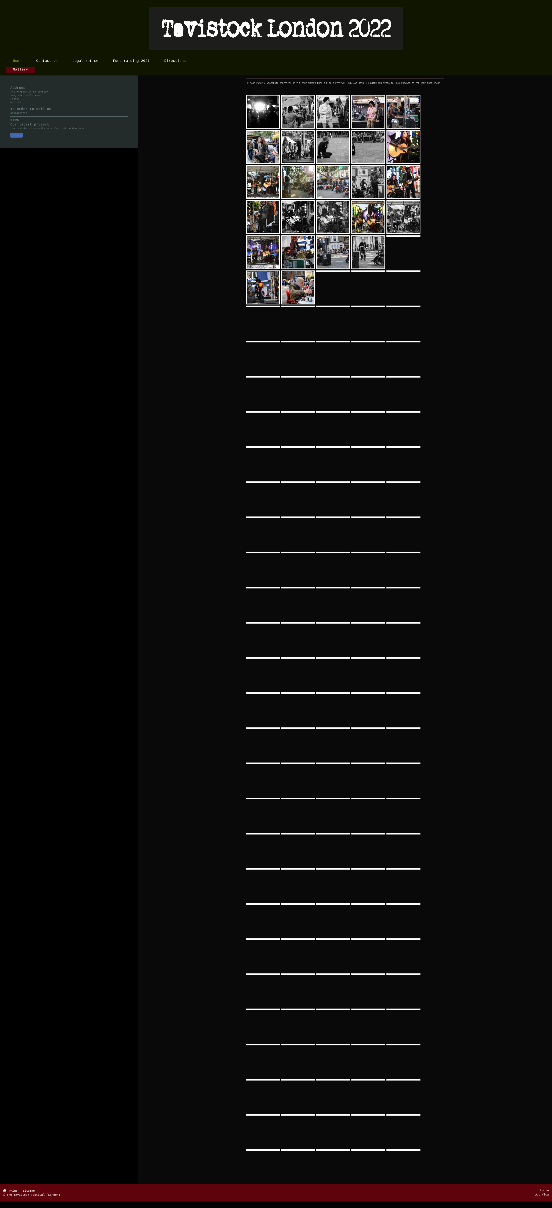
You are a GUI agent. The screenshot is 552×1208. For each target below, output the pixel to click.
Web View (542, 1194)
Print (13, 1190)
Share (18, 135)
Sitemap (29, 1190)
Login (544, 1190)
